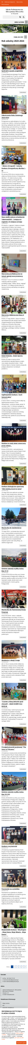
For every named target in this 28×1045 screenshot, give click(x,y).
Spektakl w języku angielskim (12, 71)
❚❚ (3, 29)
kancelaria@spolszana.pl (12, 980)
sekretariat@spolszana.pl (12, 981)
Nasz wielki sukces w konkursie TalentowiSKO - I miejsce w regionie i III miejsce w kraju (13, 219)
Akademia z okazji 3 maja (11, 660)
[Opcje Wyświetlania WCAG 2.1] (23, 17)
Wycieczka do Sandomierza (11, 528)
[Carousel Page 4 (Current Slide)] (19, 29)
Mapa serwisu (5, 1003)
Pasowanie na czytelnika (10, 889)
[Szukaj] (20, 17)
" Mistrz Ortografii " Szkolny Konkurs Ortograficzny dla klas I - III (14, 168)
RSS (3, 1005)
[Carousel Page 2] (16, 29)
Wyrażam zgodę (21, 1042)
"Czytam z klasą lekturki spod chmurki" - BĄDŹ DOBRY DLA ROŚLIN (12, 704)
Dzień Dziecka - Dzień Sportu (12, 356)
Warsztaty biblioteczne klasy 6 (13, 315)
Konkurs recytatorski (9, 846)
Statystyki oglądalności (8, 1007)
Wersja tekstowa (5, 4)
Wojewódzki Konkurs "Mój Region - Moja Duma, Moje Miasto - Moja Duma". (14, 932)
